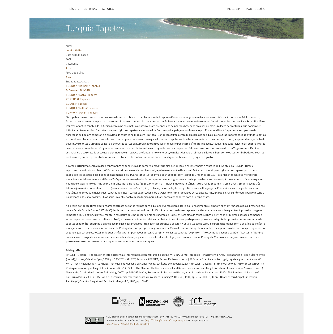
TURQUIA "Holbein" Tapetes (83, 85)
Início (72, 8)
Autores (108, 8)
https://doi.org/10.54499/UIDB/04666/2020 (167, 320)
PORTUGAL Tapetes (78, 99)
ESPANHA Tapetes (77, 103)
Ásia (68, 77)
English (234, 8)
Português (255, 8)
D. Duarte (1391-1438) (78, 90)
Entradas (90, 8)
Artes (69, 68)
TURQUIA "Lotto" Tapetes (81, 95)
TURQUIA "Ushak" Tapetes (82, 112)
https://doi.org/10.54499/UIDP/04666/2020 (127, 324)
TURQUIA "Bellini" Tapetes (82, 108)
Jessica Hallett (75, 50)
